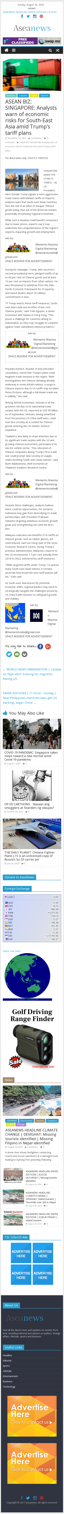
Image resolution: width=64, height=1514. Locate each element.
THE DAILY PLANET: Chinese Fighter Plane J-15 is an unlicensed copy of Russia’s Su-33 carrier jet (29, 855)
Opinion (44, 95)
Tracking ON (32, 999)
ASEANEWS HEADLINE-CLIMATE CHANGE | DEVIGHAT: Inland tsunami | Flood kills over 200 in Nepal (41, 1197)
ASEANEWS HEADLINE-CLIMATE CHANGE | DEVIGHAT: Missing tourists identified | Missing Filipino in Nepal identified (31, 1136)
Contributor (36, 138)
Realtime (21, 999)
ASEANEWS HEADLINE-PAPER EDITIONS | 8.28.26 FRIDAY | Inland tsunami (42, 1217)
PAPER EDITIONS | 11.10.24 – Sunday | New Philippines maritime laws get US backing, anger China (30, 698)
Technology (9, 1386)
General (40, 1120)
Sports (6, 1365)
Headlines (52, 1120)
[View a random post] (57, 50)
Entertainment (10, 1376)
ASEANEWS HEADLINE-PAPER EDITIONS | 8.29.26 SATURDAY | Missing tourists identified (42, 1176)
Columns (23, 95)
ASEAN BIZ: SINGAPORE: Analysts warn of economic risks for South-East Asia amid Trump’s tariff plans (31, 146)
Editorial (7, 1360)
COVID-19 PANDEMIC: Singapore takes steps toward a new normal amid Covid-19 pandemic (31, 755)
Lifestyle (21, 1124)
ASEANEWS (12, 1120)
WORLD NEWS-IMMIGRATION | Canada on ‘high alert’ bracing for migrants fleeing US (32, 674)
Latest (34, 95)
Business (11, 95)
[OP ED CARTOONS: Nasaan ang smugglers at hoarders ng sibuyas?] (32, 772)
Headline (7, 1355)
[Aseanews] (6, 50)
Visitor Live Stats (11, 951)
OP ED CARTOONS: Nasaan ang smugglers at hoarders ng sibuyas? (29, 806)
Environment (26, 1120)
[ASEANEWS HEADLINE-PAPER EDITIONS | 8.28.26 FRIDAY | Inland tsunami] (13, 1212)
